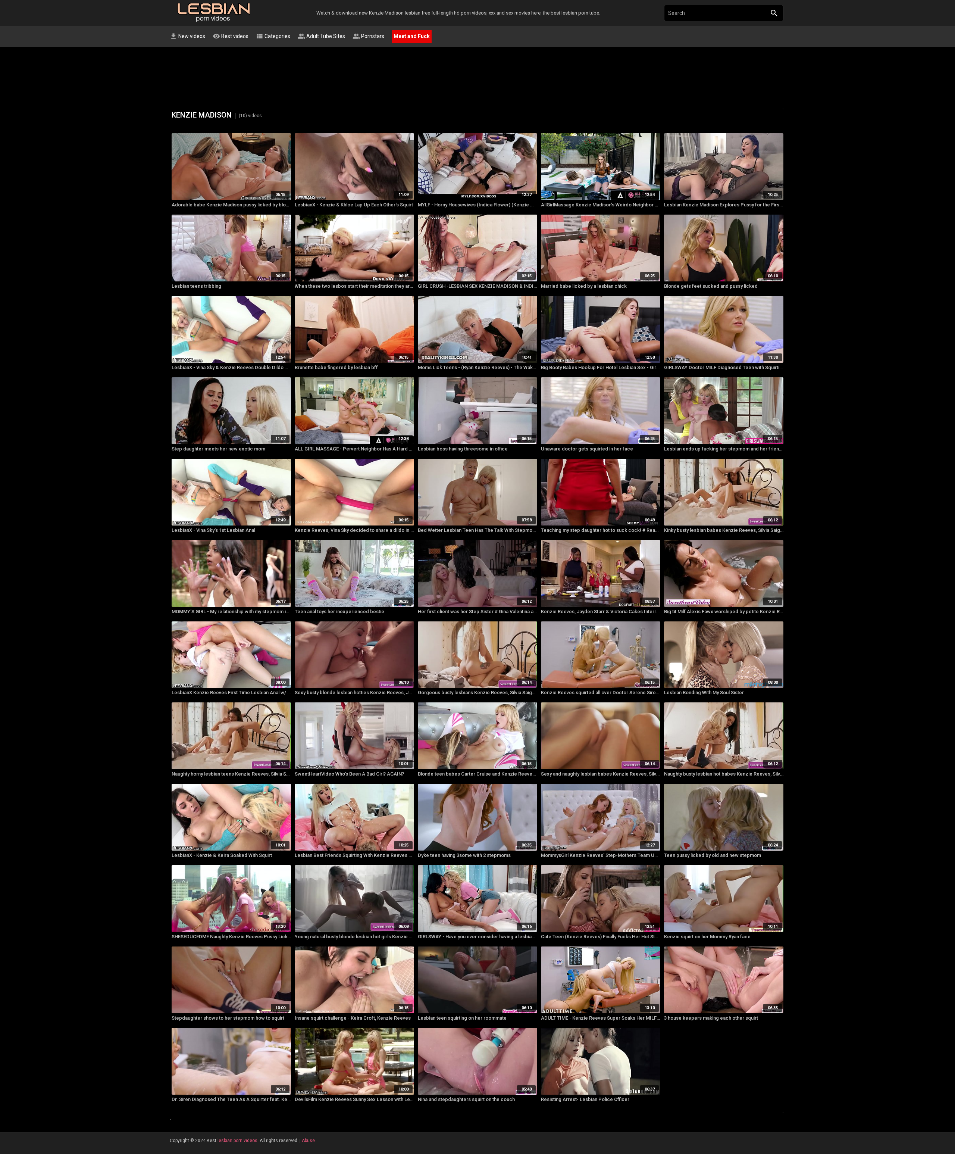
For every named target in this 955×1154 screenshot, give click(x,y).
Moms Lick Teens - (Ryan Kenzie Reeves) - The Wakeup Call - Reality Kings (477, 367)
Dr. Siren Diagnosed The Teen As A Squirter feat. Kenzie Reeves (231, 1099)
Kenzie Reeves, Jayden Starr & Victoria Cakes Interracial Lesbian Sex (600, 611)
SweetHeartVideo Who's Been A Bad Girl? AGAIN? (349, 774)
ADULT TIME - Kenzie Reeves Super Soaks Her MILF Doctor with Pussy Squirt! (600, 1018)
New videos (187, 36)
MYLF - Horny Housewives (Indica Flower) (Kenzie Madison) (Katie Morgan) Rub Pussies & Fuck (477, 205)
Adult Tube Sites (321, 36)
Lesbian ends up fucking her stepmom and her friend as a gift (723, 449)
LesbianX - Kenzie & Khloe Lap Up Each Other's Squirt (354, 205)
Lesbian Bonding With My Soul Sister (704, 692)
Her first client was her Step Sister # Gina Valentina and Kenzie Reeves (477, 611)
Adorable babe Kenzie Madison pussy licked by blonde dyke (231, 205)
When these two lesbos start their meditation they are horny (354, 286)
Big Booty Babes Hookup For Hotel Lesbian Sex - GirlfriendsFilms (600, 367)
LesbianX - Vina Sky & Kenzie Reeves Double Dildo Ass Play (231, 367)
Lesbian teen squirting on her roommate (462, 1018)
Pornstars (368, 36)
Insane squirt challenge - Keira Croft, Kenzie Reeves (353, 1018)
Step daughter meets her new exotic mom (218, 449)
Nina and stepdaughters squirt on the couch (466, 1099)
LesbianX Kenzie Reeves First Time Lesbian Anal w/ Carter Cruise (231, 692)
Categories (273, 36)
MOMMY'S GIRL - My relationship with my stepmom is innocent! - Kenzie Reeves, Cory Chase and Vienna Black (231, 611)
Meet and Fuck (412, 36)
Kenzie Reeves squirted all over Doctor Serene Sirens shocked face (600, 692)
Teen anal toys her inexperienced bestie (339, 611)
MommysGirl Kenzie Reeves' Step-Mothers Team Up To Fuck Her (600, 855)
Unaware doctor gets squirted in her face (587, 449)
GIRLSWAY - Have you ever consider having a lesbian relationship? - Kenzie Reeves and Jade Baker (477, 936)
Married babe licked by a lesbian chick (584, 286)
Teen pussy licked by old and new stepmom (712, 855)
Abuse (308, 1140)
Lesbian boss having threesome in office (463, 449)
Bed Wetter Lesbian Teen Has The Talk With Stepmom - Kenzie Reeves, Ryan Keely (477, 530)
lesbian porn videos (237, 1140)
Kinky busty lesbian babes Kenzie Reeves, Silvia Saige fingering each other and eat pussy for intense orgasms (723, 530)
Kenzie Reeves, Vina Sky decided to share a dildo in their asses (354, 530)
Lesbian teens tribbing (196, 286)
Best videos (230, 36)
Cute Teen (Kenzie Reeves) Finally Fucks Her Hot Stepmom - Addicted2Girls (600, 936)
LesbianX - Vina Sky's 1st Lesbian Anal (213, 530)
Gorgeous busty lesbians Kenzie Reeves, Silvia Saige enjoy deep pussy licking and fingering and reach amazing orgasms (477, 692)
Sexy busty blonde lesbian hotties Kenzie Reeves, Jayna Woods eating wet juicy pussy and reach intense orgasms (354, 692)
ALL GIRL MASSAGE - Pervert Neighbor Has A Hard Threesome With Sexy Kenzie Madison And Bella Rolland (354, 449)
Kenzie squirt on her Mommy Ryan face (707, 936)
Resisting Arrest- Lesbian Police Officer (585, 1099)
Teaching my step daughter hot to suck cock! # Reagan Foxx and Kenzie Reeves (600, 530)
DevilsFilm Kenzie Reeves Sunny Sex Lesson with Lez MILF (354, 1099)
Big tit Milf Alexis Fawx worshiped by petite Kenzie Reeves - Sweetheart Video (723, 611)
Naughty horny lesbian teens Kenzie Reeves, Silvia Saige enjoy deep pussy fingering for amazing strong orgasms (231, 774)
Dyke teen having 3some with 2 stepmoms (464, 855)
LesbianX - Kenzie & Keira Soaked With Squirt (222, 855)
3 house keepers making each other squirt (711, 1018)
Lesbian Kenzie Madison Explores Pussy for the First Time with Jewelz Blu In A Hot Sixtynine (723, 205)
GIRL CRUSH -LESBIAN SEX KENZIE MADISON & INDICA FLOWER (477, 286)
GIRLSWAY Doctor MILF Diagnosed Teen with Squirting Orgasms (723, 367)
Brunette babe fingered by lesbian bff (336, 367)
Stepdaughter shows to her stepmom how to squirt (228, 1018)
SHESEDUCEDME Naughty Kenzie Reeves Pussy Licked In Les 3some (231, 936)
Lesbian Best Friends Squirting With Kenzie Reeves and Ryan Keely (354, 855)
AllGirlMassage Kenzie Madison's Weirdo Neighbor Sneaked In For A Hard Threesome (600, 205)
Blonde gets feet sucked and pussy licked (711, 286)
